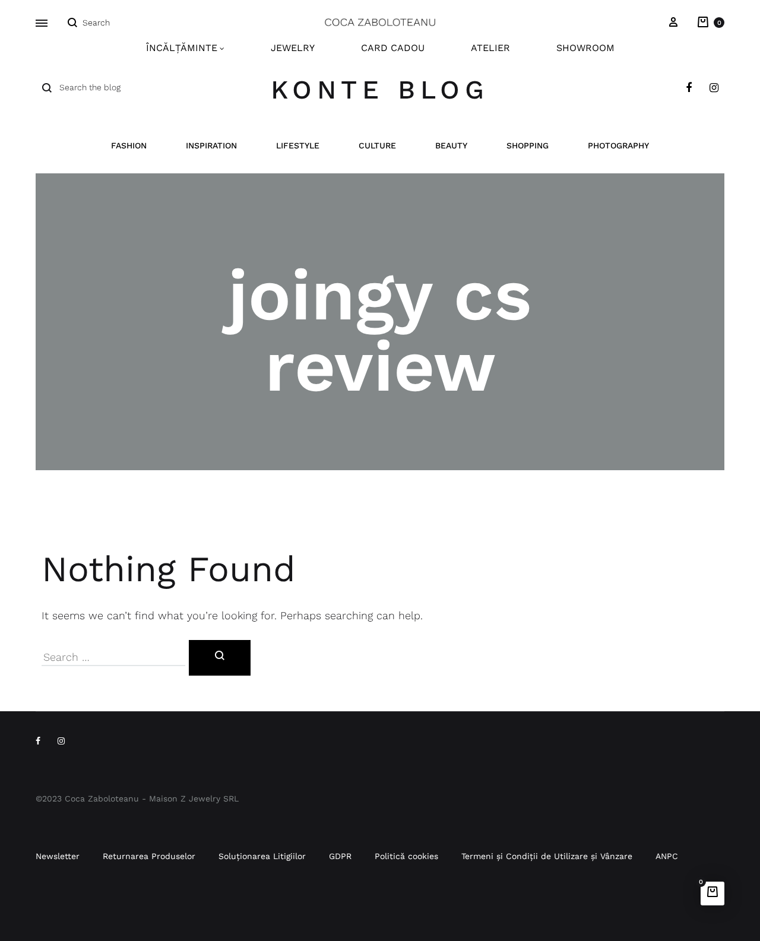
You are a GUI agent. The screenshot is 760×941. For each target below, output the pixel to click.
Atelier (490, 47)
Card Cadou (393, 47)
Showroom (585, 47)
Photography (618, 145)
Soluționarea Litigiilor (262, 856)
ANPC (667, 856)
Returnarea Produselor (149, 856)
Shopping (527, 145)
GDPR (340, 856)
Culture (377, 145)
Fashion (129, 145)
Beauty (451, 145)
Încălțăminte (181, 47)
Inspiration (211, 145)
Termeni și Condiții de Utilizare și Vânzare (546, 856)
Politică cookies (406, 856)
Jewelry (293, 47)
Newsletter (58, 856)
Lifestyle (297, 145)
